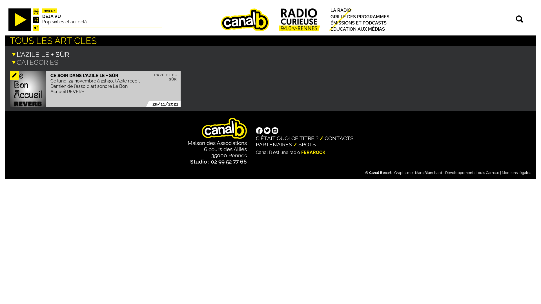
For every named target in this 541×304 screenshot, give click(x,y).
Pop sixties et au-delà (64, 21)
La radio (341, 10)
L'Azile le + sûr (165, 77)
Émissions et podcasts (359, 23)
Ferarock (313, 152)
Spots (307, 144)
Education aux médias (358, 29)
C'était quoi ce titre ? (287, 138)
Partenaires (274, 144)
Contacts (339, 138)
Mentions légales (516, 173)
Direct (49, 11)
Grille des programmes (360, 16)
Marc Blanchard (428, 173)
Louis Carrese (487, 173)
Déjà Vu (51, 16)
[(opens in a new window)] (259, 131)
